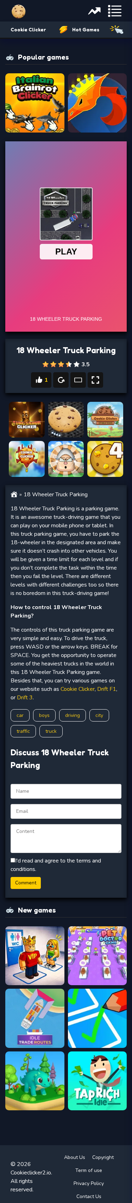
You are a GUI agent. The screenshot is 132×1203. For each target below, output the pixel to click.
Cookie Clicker (28, 29)
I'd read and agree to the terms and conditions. (56, 865)
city (99, 715)
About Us (74, 1157)
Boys (44, 715)
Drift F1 (106, 689)
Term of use (88, 1170)
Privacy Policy (89, 1183)
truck (51, 731)
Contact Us (88, 1196)
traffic (23, 731)
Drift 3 (25, 697)
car (20, 715)
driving (72, 715)
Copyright (103, 1157)
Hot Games (85, 29)
